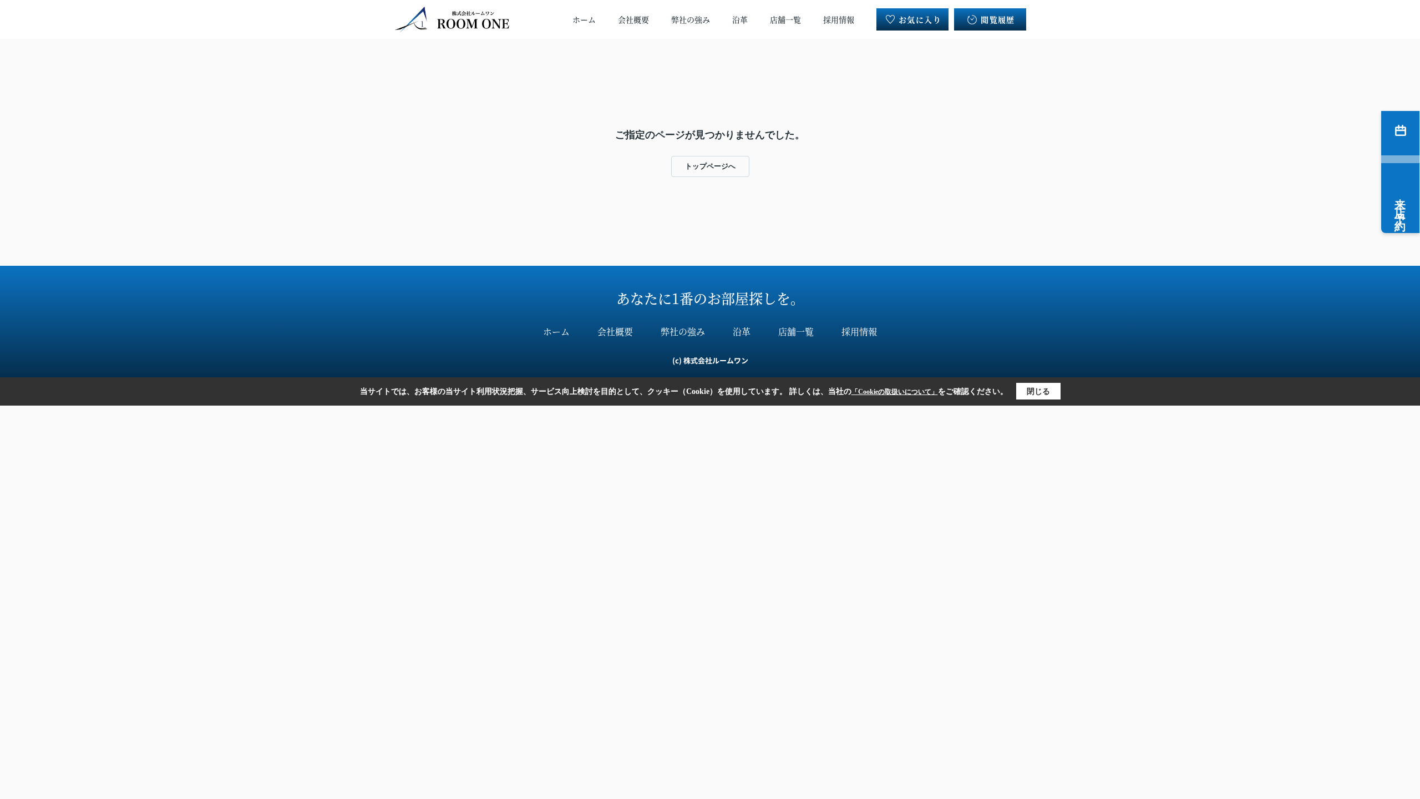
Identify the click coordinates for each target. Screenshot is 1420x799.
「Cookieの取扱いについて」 (894, 392)
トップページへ (710, 166)
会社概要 (633, 19)
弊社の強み (690, 19)
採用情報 (838, 19)
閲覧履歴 (998, 19)
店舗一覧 (785, 19)
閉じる (1038, 391)
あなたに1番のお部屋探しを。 (710, 298)
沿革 (740, 19)
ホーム (584, 19)
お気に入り (920, 19)
